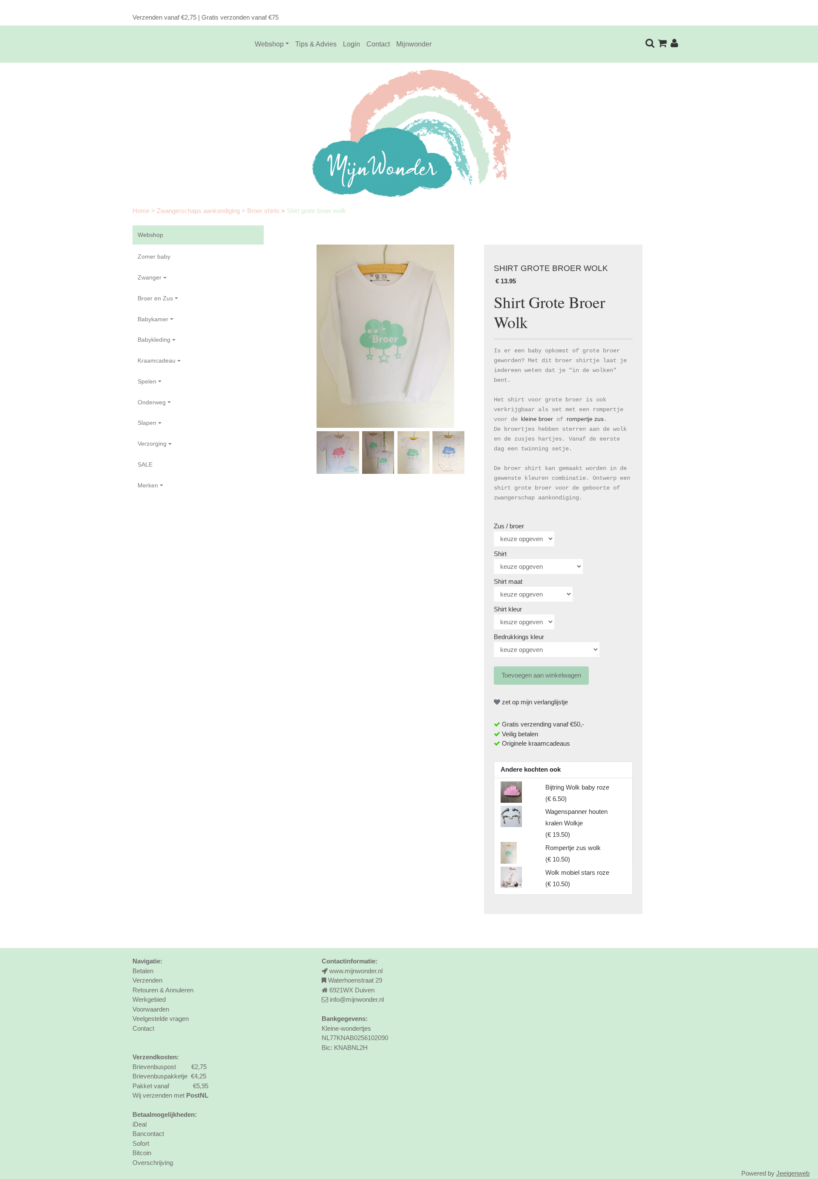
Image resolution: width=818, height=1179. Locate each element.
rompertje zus (585, 418)
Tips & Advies (316, 44)
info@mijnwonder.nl (357, 999)
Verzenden (147, 980)
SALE (145, 464)
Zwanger (149, 277)
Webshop (269, 44)
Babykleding (154, 339)
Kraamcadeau (157, 360)
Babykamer (153, 319)
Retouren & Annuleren (162, 990)
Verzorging (152, 443)
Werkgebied (149, 999)
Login (351, 44)
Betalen (142, 970)
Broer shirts (264, 210)
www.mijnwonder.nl (356, 970)
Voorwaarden (150, 1009)
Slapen (147, 422)
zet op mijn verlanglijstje (534, 702)
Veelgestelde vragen (160, 1018)
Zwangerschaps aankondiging (199, 210)
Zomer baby (154, 256)
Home (141, 210)
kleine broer (537, 418)
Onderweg (152, 402)
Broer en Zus (155, 298)
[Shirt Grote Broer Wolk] (385, 336)
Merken (148, 485)
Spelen (147, 381)
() (576, 823)
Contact (378, 44)
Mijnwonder (414, 44)
